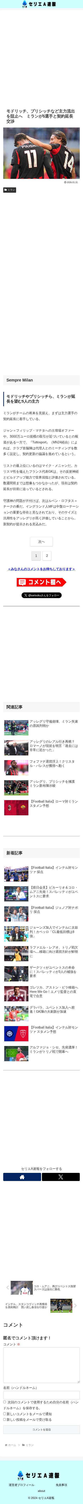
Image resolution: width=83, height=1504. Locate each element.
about (41, 1490)
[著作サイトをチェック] (22, 1177)
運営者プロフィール (21, 1485)
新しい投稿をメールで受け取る (29, 1419)
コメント (11, 1344)
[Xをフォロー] (61, 1177)
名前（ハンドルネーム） (21, 1387)
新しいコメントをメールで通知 (29, 1414)
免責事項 (61, 1485)
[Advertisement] (41, 58)
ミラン (11, 189)
